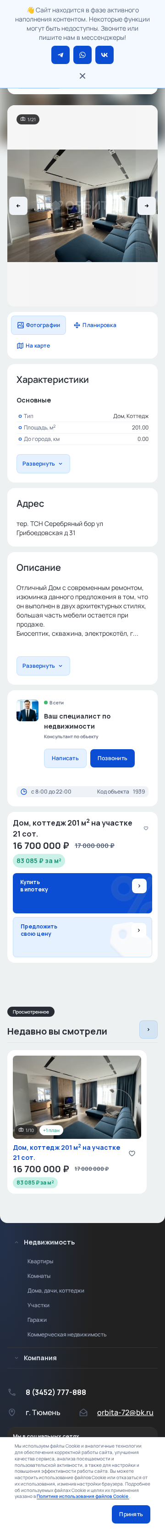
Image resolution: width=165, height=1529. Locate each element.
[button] (18, 205)
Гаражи (37, 1320)
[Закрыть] (82, 76)
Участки (39, 1305)
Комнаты (39, 1276)
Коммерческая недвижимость (67, 1334)
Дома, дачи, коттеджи (56, 1290)
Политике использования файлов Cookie (83, 1496)
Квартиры (40, 1261)
